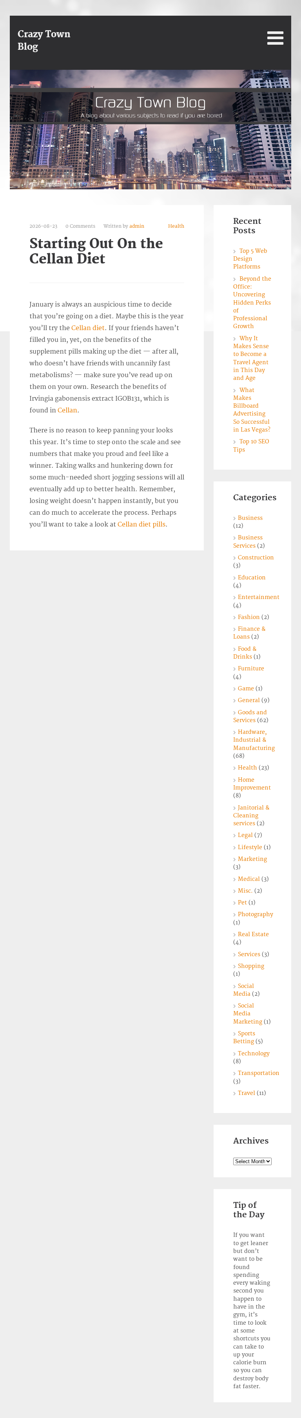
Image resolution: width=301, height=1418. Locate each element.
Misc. (245, 891)
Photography (255, 914)
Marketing (252, 859)
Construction (256, 557)
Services (249, 954)
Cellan (67, 410)
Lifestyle (250, 847)
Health (176, 226)
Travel (246, 1093)
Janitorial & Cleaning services (251, 815)
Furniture (251, 668)
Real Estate (253, 934)
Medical (249, 879)
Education (252, 577)
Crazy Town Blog (44, 41)
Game (246, 688)
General (249, 700)
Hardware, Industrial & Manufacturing (254, 740)
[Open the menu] (275, 38)
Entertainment (258, 597)
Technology (254, 1053)
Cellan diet (88, 328)
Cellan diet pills (141, 524)
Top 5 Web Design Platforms (250, 259)
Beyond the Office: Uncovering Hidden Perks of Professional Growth (252, 303)
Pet (242, 902)
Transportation (258, 1073)
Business (250, 518)
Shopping (251, 966)
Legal (245, 835)
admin (136, 226)
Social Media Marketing (247, 1013)
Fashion (249, 617)
